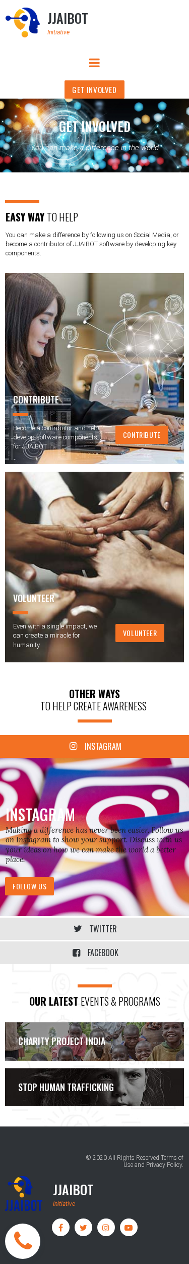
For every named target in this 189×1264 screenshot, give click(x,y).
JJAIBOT (67, 18)
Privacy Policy (164, 1164)
